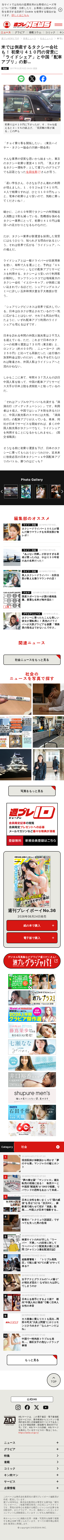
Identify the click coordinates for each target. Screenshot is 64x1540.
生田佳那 (32, 172)
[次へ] (62, 491)
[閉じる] (60, 10)
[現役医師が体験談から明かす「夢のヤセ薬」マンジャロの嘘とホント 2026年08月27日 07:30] (15, 699)
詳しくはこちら (20, 15)
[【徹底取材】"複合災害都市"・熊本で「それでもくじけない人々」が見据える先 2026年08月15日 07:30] (15, 765)
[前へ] (1, 491)
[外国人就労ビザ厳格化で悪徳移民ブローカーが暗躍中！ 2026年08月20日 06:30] (15, 732)
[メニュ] (58, 25)
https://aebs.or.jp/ (28, 1432)
